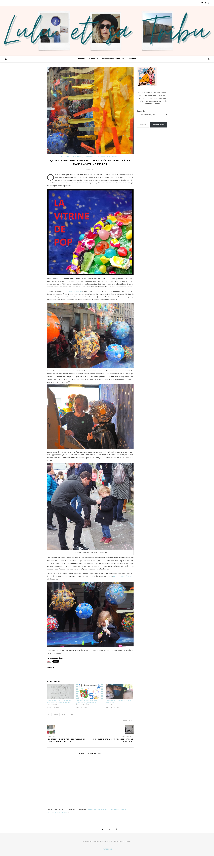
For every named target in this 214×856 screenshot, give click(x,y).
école (63, 714)
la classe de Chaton (73, 291)
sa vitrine (61, 183)
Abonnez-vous (159, 124)
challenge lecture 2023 (113, 59)
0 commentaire (128, 720)
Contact (132, 59)
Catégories (141, 111)
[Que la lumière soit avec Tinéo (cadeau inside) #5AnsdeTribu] (89, 691)
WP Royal (128, 841)
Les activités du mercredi (108, 157)
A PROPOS (93, 59)
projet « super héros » (122, 576)
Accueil (81, 59)
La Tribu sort (90, 157)
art (49, 714)
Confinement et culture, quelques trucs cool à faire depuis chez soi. (59, 701)
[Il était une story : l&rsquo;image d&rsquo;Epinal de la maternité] (119, 691)
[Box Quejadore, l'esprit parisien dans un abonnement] (129, 729)
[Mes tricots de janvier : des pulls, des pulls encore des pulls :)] (51, 729)
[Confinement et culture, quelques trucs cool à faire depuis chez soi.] (60, 691)
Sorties (70, 714)
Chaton (56, 714)
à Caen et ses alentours (71, 157)
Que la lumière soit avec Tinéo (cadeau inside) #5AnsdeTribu (87, 701)
